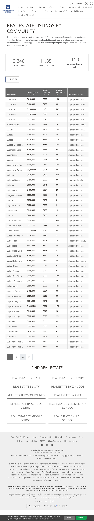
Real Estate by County (68, 378)
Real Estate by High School (68, 418)
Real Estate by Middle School (26, 418)
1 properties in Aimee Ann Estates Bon (77, 210)
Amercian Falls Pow (14, 341)
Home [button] (20, 7)
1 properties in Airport (75, 215)
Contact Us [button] (36, 11)
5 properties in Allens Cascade (75, 281)
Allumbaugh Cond (12, 286)
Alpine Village (13, 316)
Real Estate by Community (26, 395)
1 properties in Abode (75, 159)
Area (81, 437)
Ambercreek (12, 331)
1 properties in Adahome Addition (76, 175)
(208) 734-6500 (76, 3)
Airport (10, 215)
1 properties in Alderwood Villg (75, 250)
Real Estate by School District (26, 405)
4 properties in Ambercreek (75, 331)
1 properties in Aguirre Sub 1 (75, 205)
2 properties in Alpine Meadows (76, 306)
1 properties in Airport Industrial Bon (76, 220)
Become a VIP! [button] (61, 11)
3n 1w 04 (11, 114)
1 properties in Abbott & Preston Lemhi (76, 144)
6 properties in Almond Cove (75, 291)
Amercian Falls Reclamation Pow (14, 346)
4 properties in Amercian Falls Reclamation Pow (76, 346)
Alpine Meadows (14, 306)
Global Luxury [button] (77, 11)
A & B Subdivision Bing (15, 129)
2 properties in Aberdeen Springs (76, 154)
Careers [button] (48, 11)
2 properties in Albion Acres (75, 230)
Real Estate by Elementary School (68, 405)
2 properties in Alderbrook (75, 245)
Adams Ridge (13, 180)
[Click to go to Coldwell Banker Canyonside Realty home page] (8, 9)
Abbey (10, 134)
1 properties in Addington (75, 190)
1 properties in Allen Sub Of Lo (77, 276)
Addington (12, 190)
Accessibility (31, 441)
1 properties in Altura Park (75, 326)
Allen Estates (13, 270)
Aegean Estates (14, 195)
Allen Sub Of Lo (14, 275)
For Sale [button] (30, 7)
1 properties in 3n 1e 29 (77, 109)
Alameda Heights (15, 225)
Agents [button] (42, 7)
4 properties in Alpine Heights (75, 301)
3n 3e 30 (11, 119)
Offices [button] (51, 7)
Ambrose (11, 336)
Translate (64, 506)
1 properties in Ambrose (75, 336)
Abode (10, 159)
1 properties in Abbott (75, 139)
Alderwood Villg (14, 250)
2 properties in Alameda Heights (76, 225)
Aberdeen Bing (14, 149)
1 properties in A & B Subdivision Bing (77, 129)
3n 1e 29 (11, 109)
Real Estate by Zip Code (67, 386)
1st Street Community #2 (14, 104)
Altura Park (12, 326)
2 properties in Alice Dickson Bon (77, 260)
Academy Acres (14, 164)
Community (71, 437)
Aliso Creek (12, 265)
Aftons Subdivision (12, 200)
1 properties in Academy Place (75, 170)
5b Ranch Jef (13, 124)
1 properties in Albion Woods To (76, 235)
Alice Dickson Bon (13, 260)
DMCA (42, 441)
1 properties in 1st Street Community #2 (76, 104)
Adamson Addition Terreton (15, 185)
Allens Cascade (14, 280)
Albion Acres (13, 230)
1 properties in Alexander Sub (75, 255)
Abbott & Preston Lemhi (15, 144)
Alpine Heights (14, 301)
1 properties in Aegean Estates (75, 195)
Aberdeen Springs (11, 154)
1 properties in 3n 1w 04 (76, 114)
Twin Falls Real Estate (20, 437)
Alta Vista (11, 321)
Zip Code (59, 437)
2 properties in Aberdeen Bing (75, 149)
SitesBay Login (70, 441)
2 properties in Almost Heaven (75, 296)
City (50, 437)
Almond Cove (13, 291)
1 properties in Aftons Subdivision (76, 200)
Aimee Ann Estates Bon (12, 210)
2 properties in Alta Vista (77, 321)
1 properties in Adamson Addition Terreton (76, 185)
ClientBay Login (54, 441)
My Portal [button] (87, 7)
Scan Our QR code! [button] (26, 15)
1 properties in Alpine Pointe (75, 311)
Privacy (20, 441)
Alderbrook (12, 245)
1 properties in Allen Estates (77, 270)
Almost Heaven (14, 296)
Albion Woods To (15, 235)
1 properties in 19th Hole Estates (77, 99)
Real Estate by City (26, 386)
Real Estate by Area (68, 395)
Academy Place (14, 169)
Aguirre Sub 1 (13, 205)
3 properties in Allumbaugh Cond (76, 286)
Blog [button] (62, 7)
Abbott (10, 139)
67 (29, 357)
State (34, 437)
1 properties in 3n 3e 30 (77, 119)
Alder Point (12, 240)
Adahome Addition (11, 175)
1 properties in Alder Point (77, 240)
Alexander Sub (14, 255)
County (43, 437)
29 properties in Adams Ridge (75, 180)
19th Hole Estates (11, 99)
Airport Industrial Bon (14, 220)
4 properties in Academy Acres (75, 164)
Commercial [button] (74, 7)
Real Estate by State (26, 378)
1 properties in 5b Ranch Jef (76, 124)
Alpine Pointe (13, 311)
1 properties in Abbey (75, 134)
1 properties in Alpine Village (75, 316)
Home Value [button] (23, 11)
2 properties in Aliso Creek (77, 265)
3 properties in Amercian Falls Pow (77, 341)
